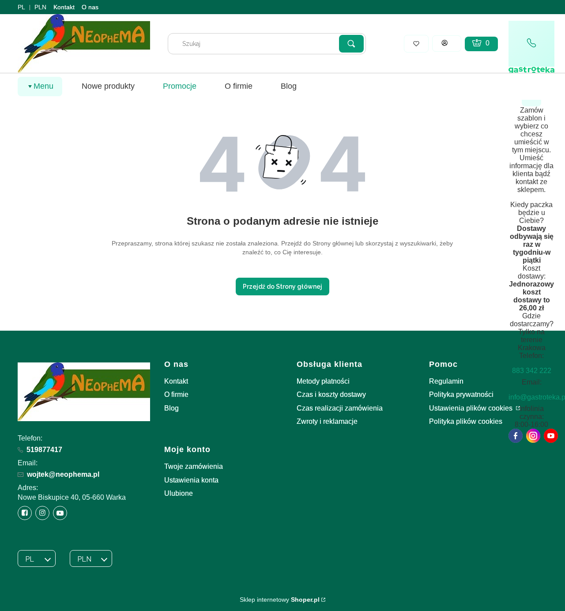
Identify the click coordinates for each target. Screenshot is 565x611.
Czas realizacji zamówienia (340, 408)
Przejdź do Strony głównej (282, 286)
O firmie (176, 394)
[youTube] (551, 436)
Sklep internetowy (280, 599)
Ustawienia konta (191, 480)
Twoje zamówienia (193, 466)
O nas (90, 7)
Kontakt (64, 7)
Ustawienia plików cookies (471, 408)
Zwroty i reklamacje (327, 421)
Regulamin (446, 381)
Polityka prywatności (461, 394)
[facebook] (515, 436)
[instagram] (533, 436)
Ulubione (178, 493)
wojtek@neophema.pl (63, 474)
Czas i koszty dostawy (331, 394)
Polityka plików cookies (465, 421)
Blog (171, 408)
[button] (351, 44)
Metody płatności (323, 381)
